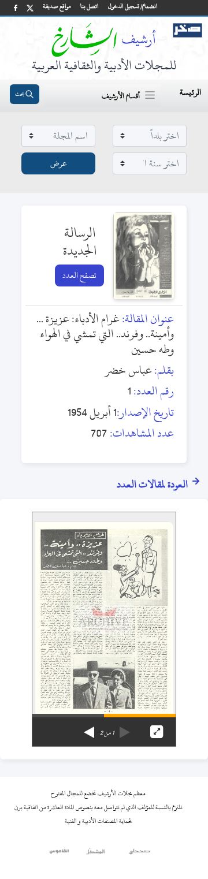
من (107, 733)
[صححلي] (139, 854)
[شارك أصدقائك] (15, 8)
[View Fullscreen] (156, 731)
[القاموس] (59, 854)
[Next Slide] (89, 728)
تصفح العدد (79, 275)
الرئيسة (190, 92)
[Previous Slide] (125, 728)
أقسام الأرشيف (121, 96)
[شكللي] (95, 854)
